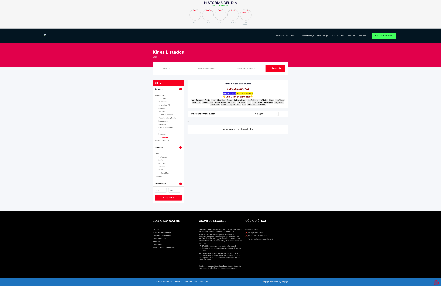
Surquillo (161, 167)
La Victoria (261, 105)
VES (244, 105)
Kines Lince (362, 36)
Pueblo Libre (207, 102)
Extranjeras (163, 137)
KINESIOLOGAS (229, 93)
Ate (193, 100)
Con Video (162, 124)
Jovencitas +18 (164, 105)
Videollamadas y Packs (167, 118)
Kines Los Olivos (337, 36)
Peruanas (162, 134)
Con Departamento (165, 127)
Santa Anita (162, 157)
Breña (160, 160)
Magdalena (279, 102)
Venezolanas (163, 99)
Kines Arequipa (322, 36)
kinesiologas (203, 281)
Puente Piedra (220, 102)
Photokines (157, 244)
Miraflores (196, 102)
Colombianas (163, 102)
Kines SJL (295, 36)
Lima (157, 154)
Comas (229, 100)
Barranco (199, 100)
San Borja (231, 102)
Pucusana (251, 105)
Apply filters (168, 198)
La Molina (263, 100)
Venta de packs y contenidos (164, 247)
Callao (160, 170)
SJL (248, 102)
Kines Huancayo (308, 36)
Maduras (161, 108)
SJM (254, 102)
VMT (238, 105)
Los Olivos (162, 163)
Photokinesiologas (160, 238)
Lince (271, 100)
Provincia (158, 177)
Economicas (163, 121)
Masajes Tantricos (162, 140)
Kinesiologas (160, 95)
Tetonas (161, 111)
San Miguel (268, 102)
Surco (223, 105)
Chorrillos (221, 100)
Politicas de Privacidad (162, 232)
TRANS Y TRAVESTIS (244, 93)
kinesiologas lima (281, 36)
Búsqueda (276, 68)
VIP (159, 131)
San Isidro (241, 102)
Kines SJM (351, 36)
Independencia (240, 100)
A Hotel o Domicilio (165, 115)
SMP (260, 102)
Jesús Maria (253, 100)
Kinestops (156, 241)
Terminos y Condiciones (162, 235)
